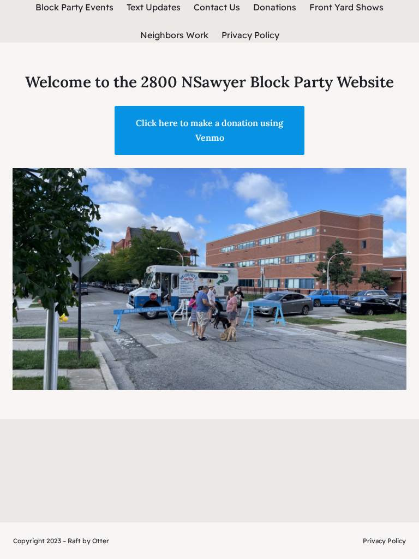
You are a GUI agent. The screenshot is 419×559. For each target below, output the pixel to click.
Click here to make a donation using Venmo (209, 130)
